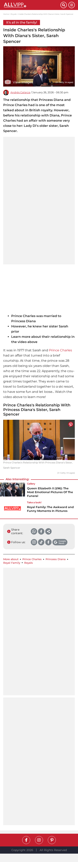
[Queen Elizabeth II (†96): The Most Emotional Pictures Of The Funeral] (12, 491)
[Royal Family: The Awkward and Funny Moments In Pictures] (12, 508)
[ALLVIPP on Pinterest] (51, 840)
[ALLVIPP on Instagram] (39, 840)
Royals (13, 14)
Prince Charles (60, 350)
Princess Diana (56, 559)
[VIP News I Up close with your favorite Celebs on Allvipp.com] (31, 5)
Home (6, 14)
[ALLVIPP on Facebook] (26, 840)
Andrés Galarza (20, 92)
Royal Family (11, 562)
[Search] (63, 5)
